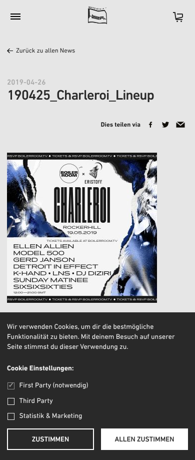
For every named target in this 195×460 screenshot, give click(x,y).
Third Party (36, 401)
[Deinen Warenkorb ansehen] (173, 20)
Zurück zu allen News (45, 51)
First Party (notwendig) (54, 385)
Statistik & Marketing (51, 416)
